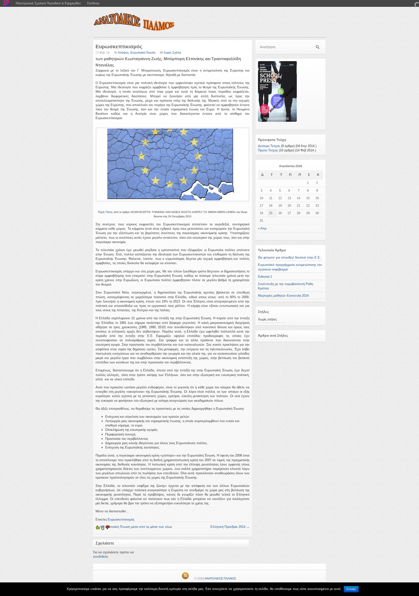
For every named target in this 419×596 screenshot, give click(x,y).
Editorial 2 (265, 276)
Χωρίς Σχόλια (172, 52)
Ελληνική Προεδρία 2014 (230, 527)
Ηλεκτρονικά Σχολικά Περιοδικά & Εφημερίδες (48, 3)
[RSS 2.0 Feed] (185, 578)
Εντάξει (351, 589)
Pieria (109, 212)
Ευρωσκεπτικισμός (121, 519)
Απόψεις (123, 52)
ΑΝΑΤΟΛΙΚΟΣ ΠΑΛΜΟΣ (220, 578)
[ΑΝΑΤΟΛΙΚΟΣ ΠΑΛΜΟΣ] (209, 23)
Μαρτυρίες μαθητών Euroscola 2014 (283, 295)
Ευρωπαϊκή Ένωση (142, 52)
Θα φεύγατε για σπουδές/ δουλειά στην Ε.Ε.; (290, 257)
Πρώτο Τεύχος (268, 150)
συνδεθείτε (100, 556)
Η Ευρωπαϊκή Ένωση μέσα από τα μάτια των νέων (134, 527)
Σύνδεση (93, 3)
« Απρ (262, 228)
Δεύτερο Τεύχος (269, 146)
